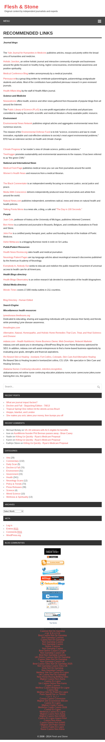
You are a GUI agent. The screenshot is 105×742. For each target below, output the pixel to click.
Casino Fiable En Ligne (52, 727)
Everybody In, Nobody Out (16, 266)
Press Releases (14, 487)
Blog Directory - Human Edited (18, 300)
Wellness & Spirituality (17, 497)
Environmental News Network (17, 123)
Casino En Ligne (52, 681)
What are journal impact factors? (21, 402)
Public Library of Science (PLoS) (23, 109)
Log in (9, 525)
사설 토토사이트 (52, 633)
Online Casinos (52, 646)
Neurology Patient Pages (15, 257)
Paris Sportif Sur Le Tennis (52, 694)
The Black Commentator (15, 183)
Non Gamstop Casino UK (52, 653)
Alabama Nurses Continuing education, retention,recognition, (32, 369)
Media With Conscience (14, 192)
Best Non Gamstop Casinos (52, 655)
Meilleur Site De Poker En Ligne (52, 692)
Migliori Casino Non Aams (52, 679)
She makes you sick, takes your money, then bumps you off (34, 415)
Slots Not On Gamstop (52, 668)
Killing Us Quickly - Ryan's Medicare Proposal (38, 436)
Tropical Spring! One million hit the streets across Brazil (33, 409)
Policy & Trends (14, 484)
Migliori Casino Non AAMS (52, 716)
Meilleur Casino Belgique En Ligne (52, 688)
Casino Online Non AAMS (52, 722)
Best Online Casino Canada (52, 650)
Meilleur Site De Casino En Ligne (52, 672)
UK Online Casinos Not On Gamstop (52, 657)
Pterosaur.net (9, 79)
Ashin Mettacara (11, 242)
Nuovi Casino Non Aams (53, 729)
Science (10, 490)
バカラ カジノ (52, 696)
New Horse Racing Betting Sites (52, 677)
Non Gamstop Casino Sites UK (52, 666)
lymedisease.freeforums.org (17, 315)
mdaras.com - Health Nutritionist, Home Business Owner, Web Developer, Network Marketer (47, 341)
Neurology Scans (14, 480)
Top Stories (53, 623)
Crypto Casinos (52, 685)
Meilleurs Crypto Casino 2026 (52, 707)
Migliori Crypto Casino (52, 705)
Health (9, 477)
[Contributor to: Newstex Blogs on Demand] (52, 599)
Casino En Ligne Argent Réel (52, 718)
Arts (8, 458)
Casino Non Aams (52, 720)
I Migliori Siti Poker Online (52, 725)
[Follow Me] (52, 574)
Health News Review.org (15, 252)
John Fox (7, 233)
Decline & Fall (13, 467)
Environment (12, 471)
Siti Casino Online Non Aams (52, 683)
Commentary (12, 461)
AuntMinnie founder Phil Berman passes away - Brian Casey (43, 433)
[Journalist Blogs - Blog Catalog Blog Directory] (52, 604)
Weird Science (13, 494)
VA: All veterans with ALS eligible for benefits (46, 430)
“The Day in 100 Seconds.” (69, 209)
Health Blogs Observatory (15, 279)
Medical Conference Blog (15, 73)
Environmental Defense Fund (36, 132)
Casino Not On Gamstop (52, 640)
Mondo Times (10, 290)
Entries (12, 529)
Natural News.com (12, 201)
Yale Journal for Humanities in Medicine (27, 53)
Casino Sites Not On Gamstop (52, 659)
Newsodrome (9, 101)
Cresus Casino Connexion (52, 698)
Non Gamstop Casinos (53, 637)
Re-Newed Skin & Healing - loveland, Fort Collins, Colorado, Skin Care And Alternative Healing (49, 357)
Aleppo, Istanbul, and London (20, 412)
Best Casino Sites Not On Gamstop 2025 (52, 664)
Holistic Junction (11, 61)
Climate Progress (11, 149)
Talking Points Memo (13, 209)
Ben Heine (8, 225)
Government (12, 474)
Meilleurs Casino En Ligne (52, 712)
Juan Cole (8, 219)
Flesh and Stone (60, 736)
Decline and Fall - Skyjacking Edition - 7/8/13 (28, 406)
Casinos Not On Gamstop (52, 631)
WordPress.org (13, 535)
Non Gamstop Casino (52, 642)
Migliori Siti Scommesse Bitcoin (52, 701)
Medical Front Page (12, 168)
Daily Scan (11, 464)
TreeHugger (9, 154)
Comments (14, 532)
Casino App (52, 690)
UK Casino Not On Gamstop (52, 674)
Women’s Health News (14, 173)
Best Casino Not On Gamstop (52, 635)
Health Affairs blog (12, 91)
